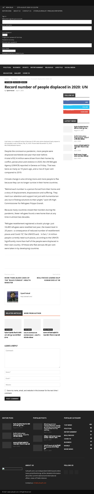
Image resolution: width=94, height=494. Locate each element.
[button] (89, 67)
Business (16, 67)
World (24, 82)
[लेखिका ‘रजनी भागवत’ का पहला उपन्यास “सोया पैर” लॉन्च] (37, 438)
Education (7, 73)
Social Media (70, 67)
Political (7, 67)
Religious (49, 67)
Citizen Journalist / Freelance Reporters (47, 11)
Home (7, 79)
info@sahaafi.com (39, 483)
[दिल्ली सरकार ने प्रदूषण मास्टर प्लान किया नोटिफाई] (67, 157)
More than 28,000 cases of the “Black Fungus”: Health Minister (18, 280)
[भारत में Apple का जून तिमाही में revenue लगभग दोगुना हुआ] (37, 448)
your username (7, 25)
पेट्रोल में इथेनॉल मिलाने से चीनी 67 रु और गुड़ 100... (81, 127)
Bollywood (48, 329)
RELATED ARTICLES (13, 313)
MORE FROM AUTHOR (32, 313)
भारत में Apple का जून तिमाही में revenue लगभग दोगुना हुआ (52, 446)
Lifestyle (59, 67)
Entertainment (36, 67)
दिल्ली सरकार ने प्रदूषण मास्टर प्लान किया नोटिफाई (81, 155)
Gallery (17, 73)
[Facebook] (82, 14)
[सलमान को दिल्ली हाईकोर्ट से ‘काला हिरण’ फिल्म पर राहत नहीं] (51, 325)
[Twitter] (86, 14)
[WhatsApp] (17, 95)
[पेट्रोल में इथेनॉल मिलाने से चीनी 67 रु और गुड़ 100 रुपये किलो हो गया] (13, 325)
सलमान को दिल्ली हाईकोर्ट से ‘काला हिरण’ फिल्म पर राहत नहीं (81, 146)
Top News (14, 79)
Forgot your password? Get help (12, 37)
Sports (25, 67)
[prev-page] (5, 342)
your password (6, 32)
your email (5, 48)
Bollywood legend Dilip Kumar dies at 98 (48, 279)
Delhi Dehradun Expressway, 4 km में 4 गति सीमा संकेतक (32, 335)
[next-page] (6, 342)
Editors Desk (6, 11)
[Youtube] (90, 14)
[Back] (2, 14)
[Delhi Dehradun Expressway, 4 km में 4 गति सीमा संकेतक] (32, 325)
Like (86, 102)
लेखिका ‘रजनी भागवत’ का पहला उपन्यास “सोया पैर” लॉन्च (52, 437)
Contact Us (27, 11)
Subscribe (84, 112)
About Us (17, 11)
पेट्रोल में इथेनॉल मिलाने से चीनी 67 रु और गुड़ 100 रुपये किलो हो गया (13, 335)
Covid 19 (26, 73)
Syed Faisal (10, 90)
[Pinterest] (22, 95)
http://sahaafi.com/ (26, 296)
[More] (28, 95)
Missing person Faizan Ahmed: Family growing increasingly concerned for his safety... (52, 427)
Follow (85, 107)
